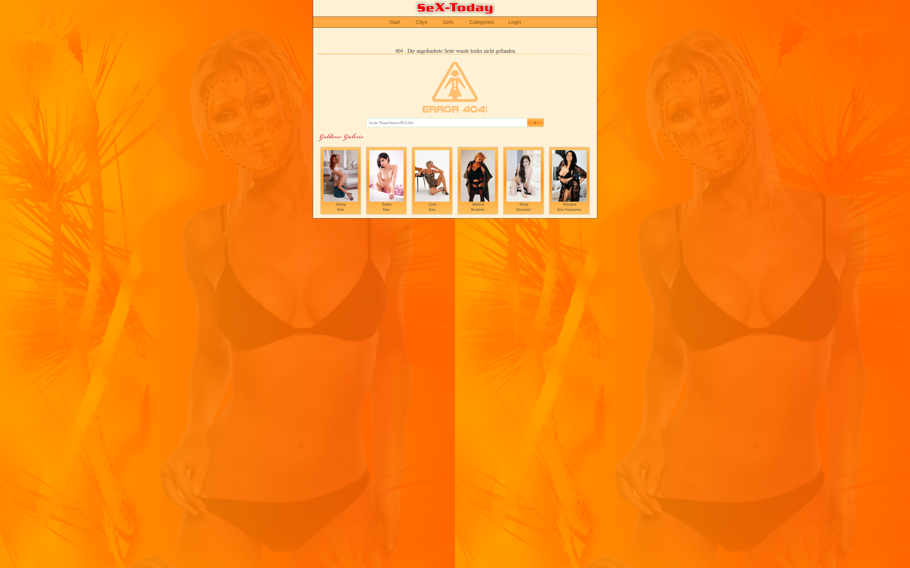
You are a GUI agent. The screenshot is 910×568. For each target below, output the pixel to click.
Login (514, 22)
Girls (448, 22)
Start (394, 22)
